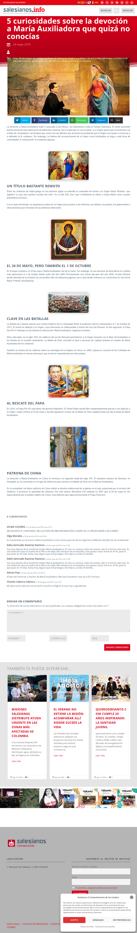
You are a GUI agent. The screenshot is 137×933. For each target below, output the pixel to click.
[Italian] (93, 2)
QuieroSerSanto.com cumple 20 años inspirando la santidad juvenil (110, 727)
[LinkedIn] (132, 3)
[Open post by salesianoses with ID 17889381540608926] (49, 798)
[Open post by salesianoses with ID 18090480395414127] (88, 798)
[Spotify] (122, 3)
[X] (107, 3)
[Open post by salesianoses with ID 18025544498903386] (29, 798)
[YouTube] (117, 3)
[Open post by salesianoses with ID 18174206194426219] (127, 798)
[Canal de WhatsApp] (127, 3)
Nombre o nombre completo (84, 866)
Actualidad (16, 679)
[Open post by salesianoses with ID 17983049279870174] (107, 798)
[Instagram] (112, 3)
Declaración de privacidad (105, 926)
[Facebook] (102, 3)
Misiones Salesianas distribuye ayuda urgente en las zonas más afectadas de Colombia (26, 727)
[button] (131, 897)
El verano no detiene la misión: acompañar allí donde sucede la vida (68, 727)
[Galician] (89, 2)
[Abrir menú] (116, 11)
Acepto (74, 920)
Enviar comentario (117, 647)
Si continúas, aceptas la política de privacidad (96, 888)
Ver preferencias (122, 920)
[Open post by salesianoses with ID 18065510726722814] (68, 798)
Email (74, 877)
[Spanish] (96, 2)
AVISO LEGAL (13, 924)
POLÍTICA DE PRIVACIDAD (35, 924)
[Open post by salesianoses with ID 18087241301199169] (10, 798)
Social (66, 679)
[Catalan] (82, 2)
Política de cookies (87, 926)
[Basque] (79, 2)
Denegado (98, 920)
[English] (86, 2)
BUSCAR (106, 10)
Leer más (15, 761)
